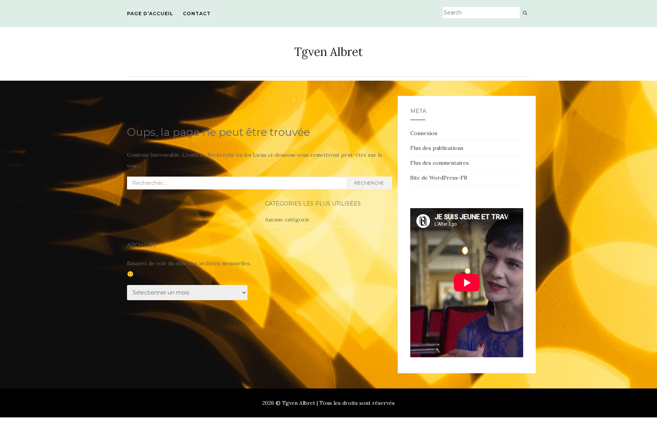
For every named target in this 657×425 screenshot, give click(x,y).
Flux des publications (436, 148)
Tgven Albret (328, 51)
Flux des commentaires (439, 162)
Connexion (423, 133)
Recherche (369, 183)
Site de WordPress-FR (438, 177)
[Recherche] (525, 13)
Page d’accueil (150, 13)
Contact (197, 13)
